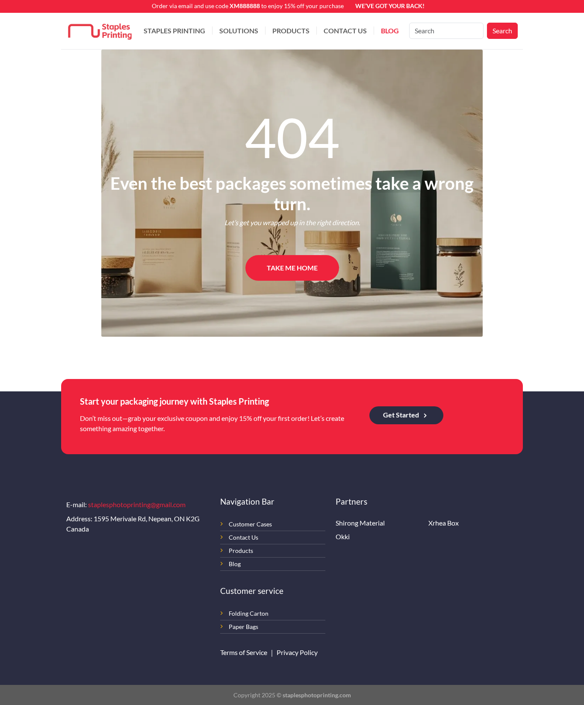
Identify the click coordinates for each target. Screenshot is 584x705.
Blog (390, 30)
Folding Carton (248, 613)
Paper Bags (243, 626)
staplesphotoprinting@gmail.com (137, 504)
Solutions (238, 30)
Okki (343, 536)
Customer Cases (250, 524)
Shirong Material (360, 523)
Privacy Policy (297, 652)
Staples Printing (174, 30)
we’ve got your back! (390, 5)
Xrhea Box (443, 523)
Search (502, 30)
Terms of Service (244, 652)
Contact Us (345, 30)
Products (291, 30)
